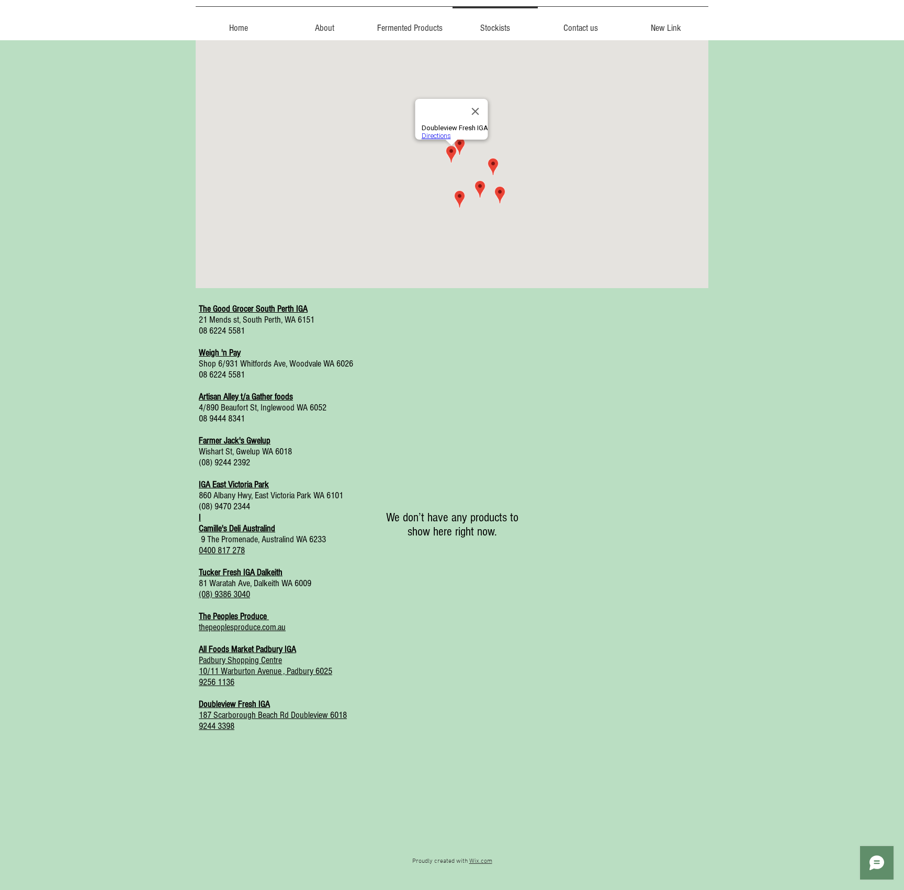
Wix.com (480, 861)
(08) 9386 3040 (224, 594)
